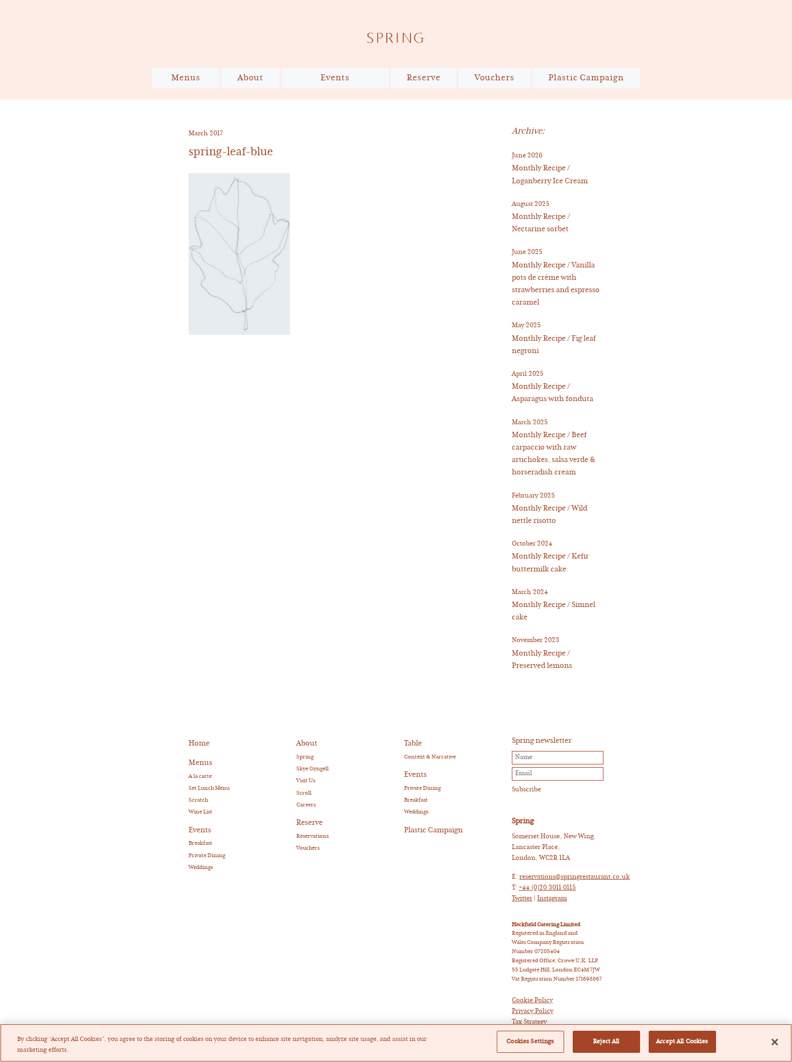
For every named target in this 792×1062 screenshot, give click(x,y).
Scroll (303, 793)
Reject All (606, 1041)
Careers (306, 805)
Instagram (552, 898)
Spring (305, 757)
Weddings (201, 867)
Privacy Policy (532, 1011)
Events (335, 78)
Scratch (198, 800)
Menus (185, 78)
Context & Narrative (430, 757)
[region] (396, 1043)
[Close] (775, 1042)
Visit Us (305, 780)
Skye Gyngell (312, 768)
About (250, 78)
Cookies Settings (530, 1041)
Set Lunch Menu (209, 788)
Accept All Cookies (682, 1041)
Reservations (312, 836)
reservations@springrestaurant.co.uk (574, 877)
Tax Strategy (529, 1022)
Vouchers (495, 78)
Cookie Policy (532, 1000)
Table (413, 743)
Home (199, 743)
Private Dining (207, 855)
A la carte (200, 776)
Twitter (522, 898)
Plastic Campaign (586, 78)
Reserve (424, 78)
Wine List (200, 812)
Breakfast (200, 843)
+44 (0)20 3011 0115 (547, 888)
